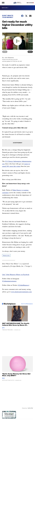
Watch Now (30, 2)
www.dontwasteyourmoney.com (21, 292)
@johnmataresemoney (9, 281)
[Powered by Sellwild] (30, 408)
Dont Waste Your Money (7, 16)
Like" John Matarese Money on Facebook (15, 274)
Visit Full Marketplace (27, 303)
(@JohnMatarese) (23, 285)
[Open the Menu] (3, 2)
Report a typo (6, 255)
